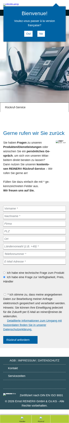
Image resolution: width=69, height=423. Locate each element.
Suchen (51, 5)
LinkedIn (52, 384)
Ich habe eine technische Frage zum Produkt (35, 272)
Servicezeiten (16, 376)
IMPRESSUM (27, 360)
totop (58, 418)
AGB (13, 360)
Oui (28, 33)
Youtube (34, 384)
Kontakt (13, 368)
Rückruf (36, 421)
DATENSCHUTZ (48, 360)
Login (64, 5)
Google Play (17, 384)
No (41, 33)
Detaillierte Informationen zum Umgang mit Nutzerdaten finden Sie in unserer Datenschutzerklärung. (32, 325)
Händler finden (20, 421)
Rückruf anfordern (18, 339)
